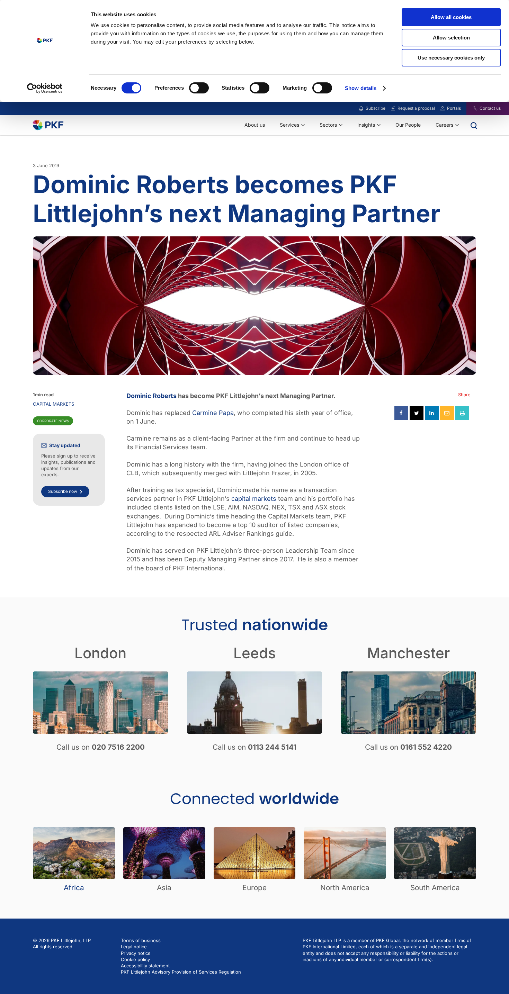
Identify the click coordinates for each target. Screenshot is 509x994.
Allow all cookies (451, 17)
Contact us (490, 108)
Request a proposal (416, 108)
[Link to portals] (442, 108)
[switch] (199, 87)
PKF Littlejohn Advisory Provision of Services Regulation (181, 972)
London (100, 653)
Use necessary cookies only (451, 58)
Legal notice (134, 946)
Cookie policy (135, 959)
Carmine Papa (213, 412)
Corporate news (53, 421)
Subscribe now (62, 491)
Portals (454, 108)
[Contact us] (471, 108)
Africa (74, 887)
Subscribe (375, 108)
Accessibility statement (145, 965)
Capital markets (53, 404)
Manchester (408, 653)
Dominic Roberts (151, 395)
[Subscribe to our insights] (361, 108)
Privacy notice (136, 953)
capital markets (253, 498)
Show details (360, 88)
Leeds (254, 653)
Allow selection (451, 37)
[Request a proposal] (393, 108)
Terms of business (141, 940)
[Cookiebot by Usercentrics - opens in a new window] (45, 88)
